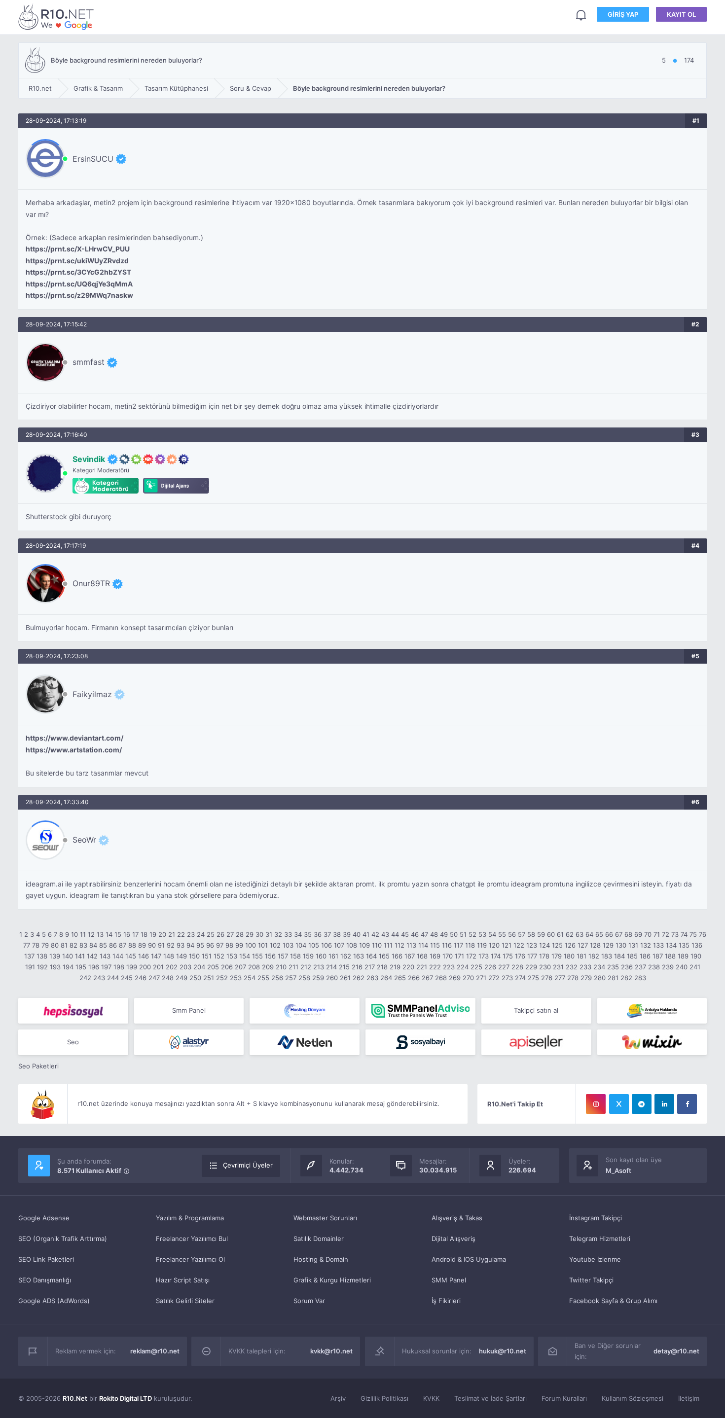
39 (347, 934)
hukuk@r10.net (502, 1351)
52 (472, 934)
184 (619, 956)
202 (172, 967)
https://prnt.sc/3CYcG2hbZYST (78, 272)
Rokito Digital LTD (125, 1398)
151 (207, 956)
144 (117, 956)
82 (73, 945)
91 (161, 945)
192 (42, 967)
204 (199, 967)
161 (333, 956)
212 (305, 967)
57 (521, 934)
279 (586, 978)
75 (693, 934)
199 (131, 967)
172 (471, 956)
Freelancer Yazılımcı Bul (192, 1238)
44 (395, 934)
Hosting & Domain (320, 1259)
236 (627, 967)
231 (558, 967)
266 (414, 978)
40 (357, 934)
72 (665, 934)
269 (455, 978)
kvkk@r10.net (331, 1351)
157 (283, 956)
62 (570, 934)
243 (99, 978)
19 (152, 934)
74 (684, 934)
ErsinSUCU (92, 159)
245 (127, 978)
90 (152, 945)
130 (621, 945)
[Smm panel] (420, 1011)
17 (135, 934)
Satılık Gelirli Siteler (185, 1301)
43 (385, 934)
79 (45, 945)
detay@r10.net (676, 1351)
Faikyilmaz (92, 694)
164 (371, 956)
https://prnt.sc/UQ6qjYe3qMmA (79, 284)
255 (263, 978)
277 (559, 978)
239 (668, 967)
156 (270, 956)
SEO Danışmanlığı (44, 1280)
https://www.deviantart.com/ (74, 738)
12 (91, 934)
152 (219, 956)
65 (599, 934)
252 (222, 978)
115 (435, 945)
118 (470, 945)
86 (113, 945)
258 (304, 978)
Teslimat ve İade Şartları (490, 1398)
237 (640, 967)
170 (447, 956)
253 (236, 978)
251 (208, 978)
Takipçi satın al (536, 1010)
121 (506, 945)
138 (41, 956)
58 (531, 934)
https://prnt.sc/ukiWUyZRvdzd (77, 261)
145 (130, 956)
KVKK (431, 1398)
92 (171, 945)
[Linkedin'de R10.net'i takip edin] (664, 1104)
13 (100, 934)
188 (670, 956)
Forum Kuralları (564, 1398)
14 (109, 934)
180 (569, 956)
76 (702, 934)
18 (144, 934)
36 (318, 934)
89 (142, 945)
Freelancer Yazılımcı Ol (190, 1259)
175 (508, 956)
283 (640, 978)
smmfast (88, 362)
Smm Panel (189, 1010)
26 (220, 934)
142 (92, 956)
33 (288, 934)
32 (278, 934)
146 (143, 956)
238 (654, 967)
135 (684, 945)
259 (318, 978)
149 (181, 956)
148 (168, 956)
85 (103, 945)
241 (694, 967)
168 (422, 956)
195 (80, 967)
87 (122, 945)
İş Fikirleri (446, 1301)
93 (180, 945)
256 (277, 978)
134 (671, 945)
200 (145, 967)
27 (230, 934)
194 (68, 967)
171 (459, 956)
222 (435, 967)
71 (656, 934)
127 (583, 945)
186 (645, 956)
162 (345, 956)
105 (313, 945)
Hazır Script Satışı (183, 1280)
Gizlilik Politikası (384, 1398)
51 (463, 934)
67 (618, 934)
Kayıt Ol (681, 14)
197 (106, 967)
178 (544, 956)
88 (132, 945)
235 (613, 967)
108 (351, 945)
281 (613, 978)
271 (481, 978)
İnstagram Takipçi (595, 1218)
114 (423, 945)
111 (388, 945)
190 (695, 956)
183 (606, 956)
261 (345, 978)
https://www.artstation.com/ (74, 750)
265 (400, 978)
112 (399, 945)
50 (454, 934)
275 (533, 978)
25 (211, 934)
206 (227, 967)
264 (386, 978)
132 (645, 945)
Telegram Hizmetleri (599, 1238)
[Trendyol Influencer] (652, 1042)
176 (520, 956)
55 (502, 934)
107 (339, 945)
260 (332, 978)
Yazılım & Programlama (190, 1218)
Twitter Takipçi (591, 1280)
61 (560, 934)
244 (113, 978)
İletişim (688, 1398)
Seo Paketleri (38, 1066)
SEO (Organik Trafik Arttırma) (62, 1238)
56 (512, 934)
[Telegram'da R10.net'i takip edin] (642, 1104)
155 (257, 956)
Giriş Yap (623, 14)
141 (80, 956)
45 (405, 934)
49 (444, 934)
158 (295, 956)
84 (93, 945)
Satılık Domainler (318, 1238)
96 (210, 945)
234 (599, 967)
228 (517, 967)
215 (344, 967)
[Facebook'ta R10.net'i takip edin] (687, 1104)
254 (249, 978)
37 (327, 934)
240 (682, 967)
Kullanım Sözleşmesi (632, 1398)
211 (293, 967)
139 (54, 956)
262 (358, 978)
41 (365, 934)
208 (254, 967)
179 (556, 956)
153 (231, 956)
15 (117, 934)
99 (239, 945)
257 (290, 978)
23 (191, 934)
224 (463, 967)
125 (557, 945)
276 (546, 978)
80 (55, 945)
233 (585, 967)
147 (156, 956)
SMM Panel (449, 1280)
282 (626, 978)
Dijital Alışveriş (453, 1238)
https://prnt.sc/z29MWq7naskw (79, 295)
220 (408, 967)
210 (281, 967)
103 (288, 945)
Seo (73, 1042)
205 (213, 967)
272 (494, 978)
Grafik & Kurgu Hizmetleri (332, 1280)
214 (331, 967)
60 (551, 934)
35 (308, 934)
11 (83, 934)
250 (195, 978)
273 (507, 978)
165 (384, 956)
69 (638, 934)
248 (168, 978)
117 (458, 945)
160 (321, 956)
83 (83, 945)
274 (520, 978)
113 (411, 945)
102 (275, 945)
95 (200, 945)
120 (494, 945)
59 (541, 934)
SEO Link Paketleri (46, 1259)
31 (268, 934)
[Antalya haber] (652, 1011)
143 (105, 956)
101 (263, 945)
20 (162, 934)
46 (415, 934)
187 (657, 956)
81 (64, 945)
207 (240, 967)
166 (397, 956)
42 (375, 934)
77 (26, 945)
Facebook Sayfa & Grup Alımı (613, 1301)
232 (572, 967)
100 (250, 945)
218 (382, 967)
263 (372, 978)
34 (298, 934)
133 (658, 945)
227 (503, 967)
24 (201, 934)
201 (158, 967)
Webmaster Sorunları (325, 1218)
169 (435, 956)
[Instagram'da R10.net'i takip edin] (596, 1104)
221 (421, 967)
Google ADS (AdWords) (54, 1301)
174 (496, 956)
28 (240, 934)
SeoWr (84, 840)
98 (229, 945)
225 (476, 967)
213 (318, 967)
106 (326, 945)
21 (171, 934)
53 (482, 934)
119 (482, 945)
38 (337, 934)
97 (219, 945)
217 (369, 967)
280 (600, 978)
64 (589, 934)
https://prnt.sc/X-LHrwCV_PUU (78, 249)
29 (250, 934)
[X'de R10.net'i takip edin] (619, 1104)
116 (447, 945)
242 (85, 978)
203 (185, 967)
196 (93, 967)
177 (532, 956)
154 (244, 956)
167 (409, 956)
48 (434, 934)
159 (308, 956)
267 (427, 978)
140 (67, 956)
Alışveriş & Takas (457, 1218)
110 (377, 945)
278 (573, 978)
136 (696, 945)
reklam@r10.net (155, 1351)
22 (181, 934)
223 (449, 967)
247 (154, 978)
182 (593, 956)
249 (181, 978)
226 (490, 967)
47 (424, 934)
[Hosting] (305, 1011)
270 (468, 978)
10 (74, 934)
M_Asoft (618, 1170)
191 (30, 967)
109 (364, 945)
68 (628, 934)
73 (675, 934)
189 (683, 956)
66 (609, 934)
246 (140, 978)
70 (648, 934)
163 (358, 956)
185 (632, 956)
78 (35, 945)
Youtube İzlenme (595, 1259)
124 (544, 945)
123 (531, 945)
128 (595, 945)
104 (300, 945)
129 (608, 945)
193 (55, 967)
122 (518, 945)
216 (357, 967)
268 (441, 978)
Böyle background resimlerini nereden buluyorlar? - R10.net (57, 16)
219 (395, 967)
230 (545, 967)
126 (570, 945)
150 (194, 956)
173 (483, 956)
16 (126, 934)
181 (581, 956)
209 (268, 967)
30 (259, 934)
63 (579, 934)
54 (492, 934)
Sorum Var (309, 1301)
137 (29, 956)
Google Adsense (44, 1218)
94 (190, 945)
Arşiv (338, 1398)
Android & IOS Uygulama (469, 1259)
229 (531, 967)
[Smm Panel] (73, 1011)
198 (118, 967)
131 (633, 945)
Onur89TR (91, 583)
